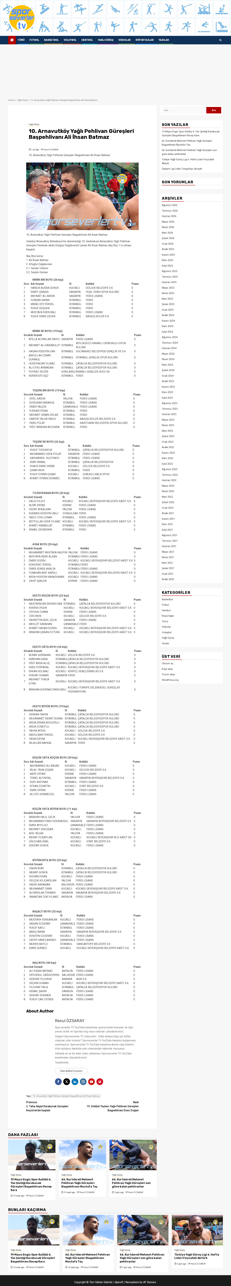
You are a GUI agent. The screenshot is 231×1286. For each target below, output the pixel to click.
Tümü (21, 40)
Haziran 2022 (169, 480)
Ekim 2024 (167, 326)
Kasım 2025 (168, 254)
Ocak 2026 (168, 243)
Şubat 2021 (168, 568)
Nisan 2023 (168, 425)
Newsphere (132, 1282)
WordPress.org (170, 679)
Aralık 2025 (168, 249)
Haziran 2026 (169, 216)
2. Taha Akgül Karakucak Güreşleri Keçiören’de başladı (47, 1106)
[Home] (12, 40)
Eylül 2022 (167, 463)
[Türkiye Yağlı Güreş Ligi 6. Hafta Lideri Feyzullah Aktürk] (197, 1230)
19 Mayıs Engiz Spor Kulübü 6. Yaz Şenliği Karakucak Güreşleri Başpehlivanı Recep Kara (31, 1185)
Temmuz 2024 (170, 342)
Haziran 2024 (169, 348)
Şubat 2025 (168, 304)
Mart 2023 (167, 430)
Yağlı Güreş (105, 40)
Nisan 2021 (168, 557)
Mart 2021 (167, 562)
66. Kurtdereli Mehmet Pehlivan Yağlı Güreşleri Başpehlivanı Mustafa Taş (79, 1183)
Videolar (124, 40)
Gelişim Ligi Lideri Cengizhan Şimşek (182, 168)
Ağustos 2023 (169, 403)
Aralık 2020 (168, 579)
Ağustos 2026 (169, 205)
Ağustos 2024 (169, 337)
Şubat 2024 (168, 370)
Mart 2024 (167, 364)
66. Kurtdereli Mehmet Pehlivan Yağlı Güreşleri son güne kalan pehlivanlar (131, 1183)
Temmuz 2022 (170, 474)
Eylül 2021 (167, 529)
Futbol (34, 40)
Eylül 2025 (167, 265)
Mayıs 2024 (168, 353)
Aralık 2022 (168, 447)
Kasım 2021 (168, 518)
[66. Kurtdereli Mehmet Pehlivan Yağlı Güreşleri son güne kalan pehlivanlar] (133, 1155)
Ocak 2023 (168, 441)
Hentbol (87, 40)
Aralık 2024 (168, 315)
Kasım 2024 (168, 320)
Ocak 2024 (168, 375)
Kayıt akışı (167, 668)
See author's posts (71, 1071)
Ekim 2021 (167, 524)
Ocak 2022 (168, 507)
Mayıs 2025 (168, 287)
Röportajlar (145, 40)
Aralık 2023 (168, 381)
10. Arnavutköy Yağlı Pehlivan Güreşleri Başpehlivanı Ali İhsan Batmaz (66, 1096)
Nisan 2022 (168, 491)
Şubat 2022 (168, 502)
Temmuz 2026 (170, 210)
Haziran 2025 (169, 282)
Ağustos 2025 (169, 271)
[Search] (220, 40)
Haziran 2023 (169, 414)
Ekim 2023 (167, 392)
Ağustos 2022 (169, 469)
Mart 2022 (167, 496)
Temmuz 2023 (170, 408)
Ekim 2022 (167, 458)
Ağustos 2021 (169, 535)
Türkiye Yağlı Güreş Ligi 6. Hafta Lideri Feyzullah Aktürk (196, 1256)
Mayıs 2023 (168, 419)
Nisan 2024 (168, 359)
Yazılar (164, 40)
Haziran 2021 (169, 546)
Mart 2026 (167, 232)
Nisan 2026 (168, 227)
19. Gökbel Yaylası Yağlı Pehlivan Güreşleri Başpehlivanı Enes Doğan (113, 1106)
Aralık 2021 (168, 513)
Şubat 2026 (168, 238)
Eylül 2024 (167, 331)
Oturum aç (168, 663)
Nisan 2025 (168, 293)
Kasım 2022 (168, 452)
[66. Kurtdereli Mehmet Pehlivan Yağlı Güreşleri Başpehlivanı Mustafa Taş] (82, 1155)
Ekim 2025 (167, 260)
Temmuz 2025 (170, 276)
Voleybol (70, 40)
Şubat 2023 (168, 436)
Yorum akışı (168, 674)
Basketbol (51, 40)
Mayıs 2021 (168, 551)
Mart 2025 (167, 298)
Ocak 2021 (168, 573)
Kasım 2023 (168, 386)
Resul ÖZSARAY (51, 149)
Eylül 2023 (167, 397)
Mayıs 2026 (168, 221)
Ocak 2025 (168, 309)
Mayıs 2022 (168, 485)
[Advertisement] (115, 69)
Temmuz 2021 (170, 540)
